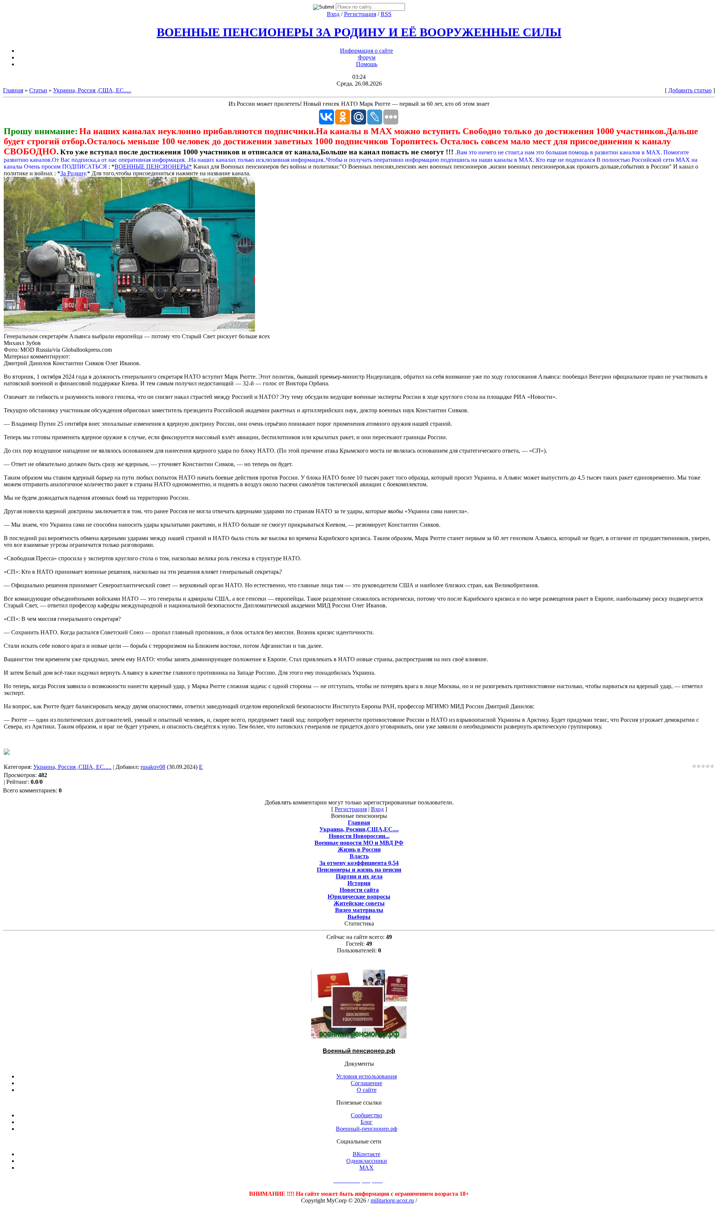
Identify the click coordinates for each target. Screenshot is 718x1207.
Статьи (38, 90)
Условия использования (366, 1076)
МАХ (366, 1167)
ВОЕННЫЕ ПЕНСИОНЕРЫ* (153, 166)
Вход (333, 14)
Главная (13, 90)
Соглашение (366, 1083)
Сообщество (366, 1115)
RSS (386, 14)
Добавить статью (690, 90)
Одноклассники (366, 1161)
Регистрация (360, 14)
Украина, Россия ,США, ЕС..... (92, 90)
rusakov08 (153, 767)
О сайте (367, 1090)
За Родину (73, 173)
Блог (366, 1122)
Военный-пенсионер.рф (366, 1129)
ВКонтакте (366, 1154)
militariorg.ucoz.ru (392, 1200)
